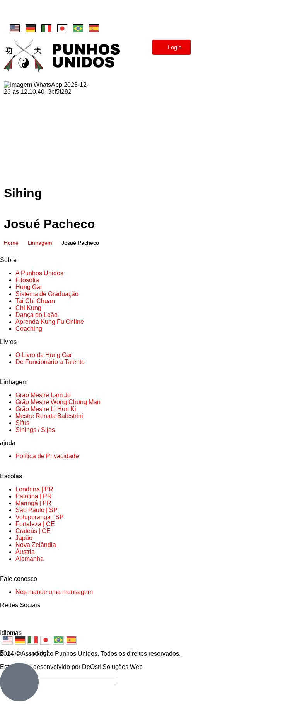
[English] (15, 28)
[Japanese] (62, 28)
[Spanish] (94, 28)
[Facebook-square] (13, 13)
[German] (31, 28)
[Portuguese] (78, 28)
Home (11, 243)
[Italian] (46, 28)
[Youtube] (55, 13)
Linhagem (40, 243)
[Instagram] (34, 13)
